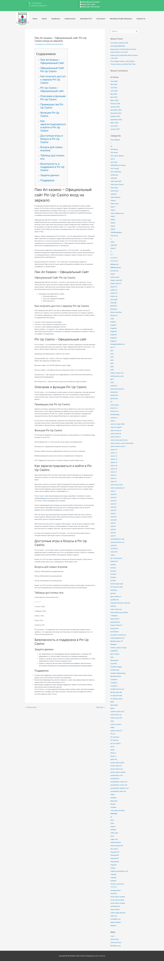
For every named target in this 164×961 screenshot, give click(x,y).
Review (112, 804)
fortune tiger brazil (116, 584)
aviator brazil (114, 277)
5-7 (111, 255)
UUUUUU (113, 893)
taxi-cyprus (114, 849)
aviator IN (113, 287)
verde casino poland (117, 900)
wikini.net (113, 916)
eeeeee (113, 564)
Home (35, 19)
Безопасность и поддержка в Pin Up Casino (52, 167)
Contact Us (141, 19)
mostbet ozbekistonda (117, 673)
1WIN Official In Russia (117, 165)
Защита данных (49, 175)
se (111, 817)
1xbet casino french (117, 184)
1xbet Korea (114, 191)
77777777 (113, 258)
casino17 (113, 510)
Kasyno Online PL (116, 625)
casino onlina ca (115, 430)
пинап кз (42, 496)
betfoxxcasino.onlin (117, 376)
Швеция (113, 925)
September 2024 (116, 119)
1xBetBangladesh (116, 232)
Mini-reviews (114, 654)
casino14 (113, 501)
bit (111, 402)
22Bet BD (113, 245)
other (112, 721)
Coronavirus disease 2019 (119, 43)
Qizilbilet (113, 798)
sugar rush (114, 839)
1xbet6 (112, 229)
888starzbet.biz (115, 267)
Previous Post (30, 707)
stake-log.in (114, 833)
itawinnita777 (114, 619)
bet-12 (112, 347)
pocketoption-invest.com (118, 782)
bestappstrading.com (117, 344)
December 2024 (115, 110)
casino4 (113, 526)
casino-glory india (116, 485)
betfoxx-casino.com (117, 373)
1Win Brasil (114, 149)
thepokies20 (114, 855)
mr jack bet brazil (116, 695)
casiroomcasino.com (117, 542)
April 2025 (113, 97)
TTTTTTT (113, 887)
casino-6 (113, 478)
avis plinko (114, 299)
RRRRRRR (113, 814)
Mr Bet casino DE (116, 692)
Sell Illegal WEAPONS (117, 46)
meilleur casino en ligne (118, 648)
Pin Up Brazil (114, 737)
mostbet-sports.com (117, 689)
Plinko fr (113, 753)
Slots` (112, 823)
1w (111, 146)
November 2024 (115, 113)
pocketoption (114, 778)
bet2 (112, 354)
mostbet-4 (114, 686)
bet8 (112, 366)
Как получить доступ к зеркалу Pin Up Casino (53, 79)
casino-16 (113, 462)
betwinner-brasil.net (117, 389)
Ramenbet (113, 801)
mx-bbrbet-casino (116, 699)
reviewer (113, 807)
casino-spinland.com (117, 488)
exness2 (113, 571)
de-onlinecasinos (116, 558)
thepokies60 (114, 861)
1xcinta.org (114, 235)
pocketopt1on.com (116, 775)
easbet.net (114, 561)
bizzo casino (114, 405)
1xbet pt (113, 200)
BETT (112, 379)
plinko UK (113, 759)
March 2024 (114, 123)
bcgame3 (113, 331)
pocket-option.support (118, 772)
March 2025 (114, 100)
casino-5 (113, 475)
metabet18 (113, 651)
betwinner (113, 386)
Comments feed (115, 942)
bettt (112, 382)
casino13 (113, 497)
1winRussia (114, 175)
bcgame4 (113, 334)
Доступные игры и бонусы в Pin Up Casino (51, 139)
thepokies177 (114, 852)
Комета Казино (115, 922)
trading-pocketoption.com (119, 871)
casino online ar (115, 433)
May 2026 (113, 84)
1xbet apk (113, 178)
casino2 (113, 513)
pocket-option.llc (116, 766)
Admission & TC (86, 19)
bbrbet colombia (115, 312)
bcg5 (112, 318)
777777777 (114, 261)
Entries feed (114, 939)
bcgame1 (113, 325)
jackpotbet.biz (115, 622)
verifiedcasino (115, 906)
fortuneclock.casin (116, 587)
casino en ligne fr (116, 427)
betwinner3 (114, 398)
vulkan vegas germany (117, 913)
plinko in (113, 756)
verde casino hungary (117, 897)
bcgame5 (113, 338)
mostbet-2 (113, 683)
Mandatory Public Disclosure (121, 19)
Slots (112, 820)
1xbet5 (112, 226)
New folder (114, 705)
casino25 (113, 520)
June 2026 (114, 81)
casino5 (113, 529)
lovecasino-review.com (118, 635)
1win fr (112, 159)
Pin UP (112, 734)
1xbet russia (114, 204)
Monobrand (114, 660)
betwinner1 (114, 392)
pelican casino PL (116, 731)
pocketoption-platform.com (119, 788)
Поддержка (47, 180)
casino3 (113, 523)
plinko (112, 750)
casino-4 (113, 472)
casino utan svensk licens (119, 440)
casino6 (113, 533)
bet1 (111, 350)
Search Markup (100, 956)
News (112, 708)
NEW (112, 702)
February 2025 (115, 103)
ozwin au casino (115, 724)
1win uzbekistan (115, 172)
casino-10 (113, 449)
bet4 (112, 360)
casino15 (113, 504)
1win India (113, 162)
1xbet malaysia (115, 197)
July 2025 (113, 87)
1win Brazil (114, 152)
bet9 (112, 370)
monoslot (113, 663)
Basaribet (113, 309)
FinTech (113, 580)
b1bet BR (113, 303)
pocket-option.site (116, 769)
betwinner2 (114, 395)
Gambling (113, 590)
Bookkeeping (114, 414)
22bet (112, 242)
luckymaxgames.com (117, 638)
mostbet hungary (116, 667)
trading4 (113, 877)
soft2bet (113, 830)
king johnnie (114, 628)
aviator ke (113, 290)
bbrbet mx (113, 315)
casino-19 (113, 469)
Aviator (112, 274)
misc (112, 657)
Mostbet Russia (115, 676)
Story (112, 836)
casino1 (113, 491)
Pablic (112, 727)
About (44, 19)
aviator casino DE (116, 280)
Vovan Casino (115, 909)
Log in (112, 936)
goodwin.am (114, 600)
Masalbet (113, 644)
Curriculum (101, 19)
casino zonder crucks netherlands (121, 443)
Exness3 (113, 574)
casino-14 (113, 459)
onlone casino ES (116, 718)
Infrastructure (70, 19)
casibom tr (113, 418)
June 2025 (114, 91)
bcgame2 (113, 328)
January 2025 (115, 107)
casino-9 (113, 481)
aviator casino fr (115, 283)
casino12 (113, 494)
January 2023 (115, 129)
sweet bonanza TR (116, 845)
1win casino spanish (117, 156)
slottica (112, 826)
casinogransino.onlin (117, 539)
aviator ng (113, 296)
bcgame (113, 322)
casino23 (113, 517)
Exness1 (113, 568)
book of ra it (114, 411)
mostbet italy (114, 670)
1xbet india (114, 188)
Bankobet (113, 306)
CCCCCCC (114, 548)
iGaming (113, 606)
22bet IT (113, 248)
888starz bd (114, 264)
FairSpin (113, 577)
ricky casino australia (117, 810)
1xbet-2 (113, 210)
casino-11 (113, 453)
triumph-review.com (117, 884)
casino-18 (113, 465)
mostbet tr (113, 679)
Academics (55, 19)
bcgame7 (113, 341)
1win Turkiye (114, 168)
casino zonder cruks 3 (117, 446)
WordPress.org (115, 946)
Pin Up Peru (114, 740)
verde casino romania (117, 903)
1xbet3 (112, 219)
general (113, 593)
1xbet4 (112, 223)
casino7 (113, 536)
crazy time (113, 552)
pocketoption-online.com (118, 785)
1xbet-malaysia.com (117, 213)
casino (112, 421)
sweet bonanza (115, 842)
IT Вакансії (114, 616)
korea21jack (114, 632)
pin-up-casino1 (115, 743)
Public (112, 794)
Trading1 (113, 874)
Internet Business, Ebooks (119, 612)
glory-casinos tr (115, 596)
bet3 (112, 357)
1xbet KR (113, 194)
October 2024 (115, 116)
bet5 (112, 363)
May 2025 (113, 94)
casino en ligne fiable (117, 424)
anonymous (114, 271)
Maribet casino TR (116, 641)
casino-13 (113, 456)
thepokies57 (114, 858)
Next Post (100, 707)
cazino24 (113, 545)
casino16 (113, 507)
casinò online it (115, 437)
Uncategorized (40, 44)
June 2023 (114, 126)
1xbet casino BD (115, 181)
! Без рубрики (115, 140)
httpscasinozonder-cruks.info (120, 603)
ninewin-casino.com (117, 711)
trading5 (113, 881)
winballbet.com (115, 919)
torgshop (113, 865)
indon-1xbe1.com (116, 609)
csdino (112, 555)
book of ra (113, 408)
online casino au (115, 715)
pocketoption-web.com (118, 791)
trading (112, 868)
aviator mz (113, 293)
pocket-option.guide (117, 763)
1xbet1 (112, 216)
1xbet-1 (112, 207)
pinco (112, 747)
